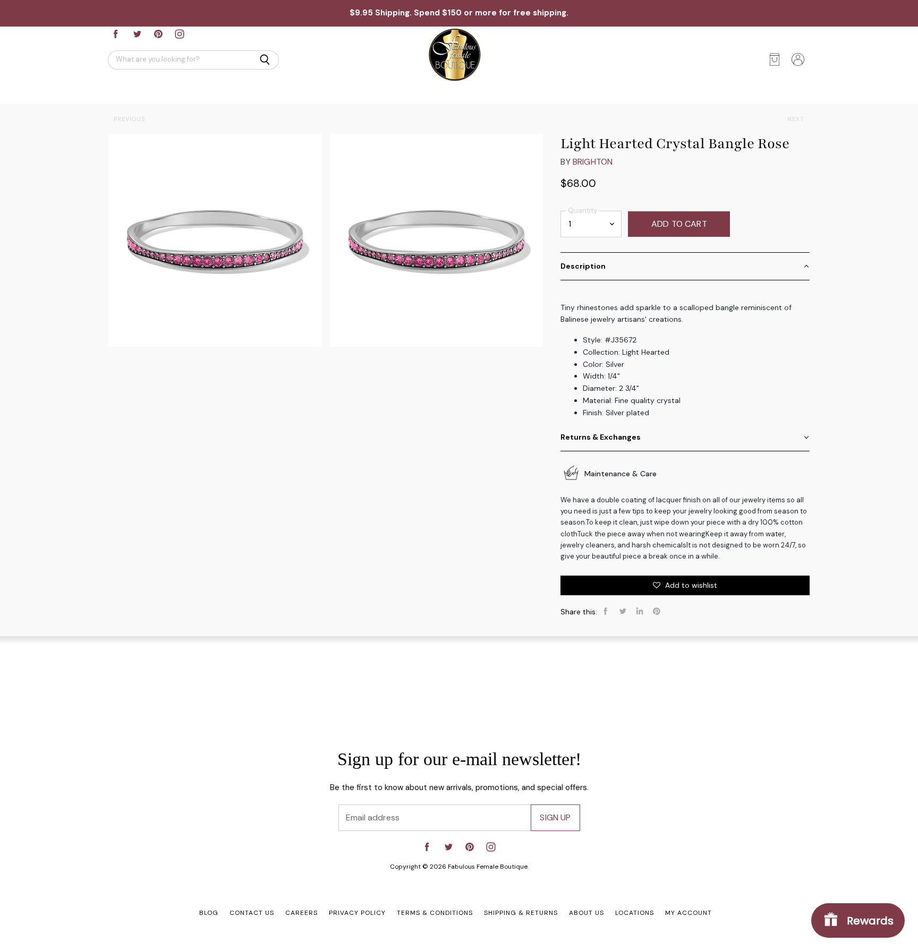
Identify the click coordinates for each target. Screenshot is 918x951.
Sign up (555, 817)
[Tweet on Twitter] (622, 611)
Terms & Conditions (435, 913)
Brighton (593, 161)
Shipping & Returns (521, 913)
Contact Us (252, 913)
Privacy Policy (357, 913)
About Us (586, 913)
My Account (688, 913)
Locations (634, 913)
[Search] (265, 60)
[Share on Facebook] (605, 611)
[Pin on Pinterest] (656, 611)
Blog (208, 913)
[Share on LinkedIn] (639, 611)
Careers (301, 913)
